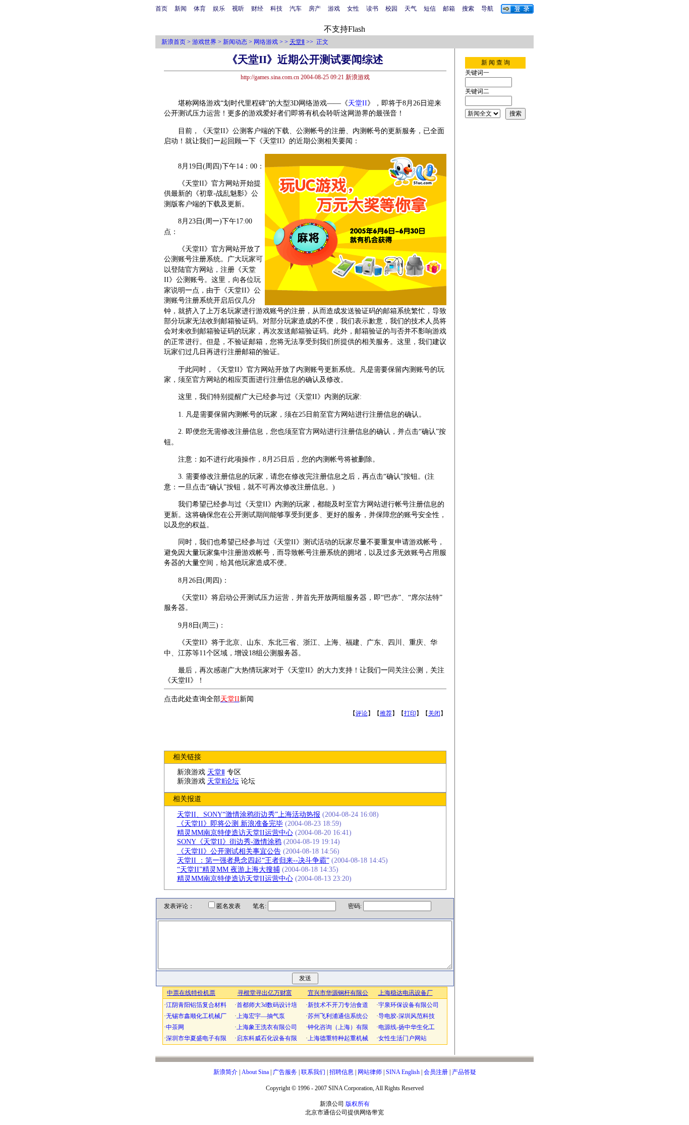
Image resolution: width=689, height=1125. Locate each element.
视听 (238, 8)
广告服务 (285, 1072)
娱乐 (219, 8)
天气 (411, 8)
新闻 (181, 8)
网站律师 (370, 1072)
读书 (372, 8)
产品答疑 (464, 1072)
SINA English (403, 1072)
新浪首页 (173, 41)
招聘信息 (341, 1072)
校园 (391, 8)
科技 (276, 8)
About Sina (255, 1072)
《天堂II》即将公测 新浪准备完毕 (230, 823)
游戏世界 (204, 41)
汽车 (296, 8)
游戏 (334, 8)
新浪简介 (225, 1072)
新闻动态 (235, 41)
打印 (410, 713)
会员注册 (436, 1072)
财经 (257, 8)
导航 (487, 8)
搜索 (468, 8)
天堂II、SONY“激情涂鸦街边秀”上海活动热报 (248, 814)
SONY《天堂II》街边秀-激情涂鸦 (229, 842)
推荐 (386, 713)
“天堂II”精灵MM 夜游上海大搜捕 (228, 869)
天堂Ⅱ (297, 41)
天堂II (357, 103)
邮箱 (449, 8)
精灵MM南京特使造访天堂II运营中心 (235, 832)
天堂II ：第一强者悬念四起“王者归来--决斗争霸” (253, 860)
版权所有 (358, 1103)
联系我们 (313, 1072)
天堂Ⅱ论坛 (223, 781)
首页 (161, 8)
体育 (200, 8)
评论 (362, 713)
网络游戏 (266, 41)
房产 (315, 8)
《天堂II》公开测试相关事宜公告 (229, 851)
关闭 (434, 713)
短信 (430, 8)
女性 (353, 8)
